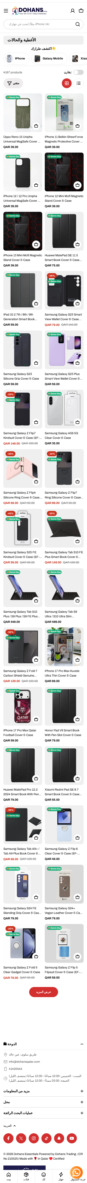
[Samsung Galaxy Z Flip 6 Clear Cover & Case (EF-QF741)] (64, 824)
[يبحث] (77, 24)
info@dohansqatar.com (24, 1061)
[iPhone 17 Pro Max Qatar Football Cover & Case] (22, 706)
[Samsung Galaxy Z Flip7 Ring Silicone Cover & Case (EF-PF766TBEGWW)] (64, 468)
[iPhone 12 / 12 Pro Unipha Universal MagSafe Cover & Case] (22, 172)
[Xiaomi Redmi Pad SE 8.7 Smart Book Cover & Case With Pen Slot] (64, 765)
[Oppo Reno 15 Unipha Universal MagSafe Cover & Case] (22, 112)
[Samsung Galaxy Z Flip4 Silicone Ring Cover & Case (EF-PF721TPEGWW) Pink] (22, 468)
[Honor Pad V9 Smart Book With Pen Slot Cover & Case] (64, 706)
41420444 (15, 1068)
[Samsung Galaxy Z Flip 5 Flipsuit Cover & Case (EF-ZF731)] (64, 943)
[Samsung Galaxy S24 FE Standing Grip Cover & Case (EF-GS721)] (22, 884)
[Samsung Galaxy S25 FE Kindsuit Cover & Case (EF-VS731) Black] (22, 528)
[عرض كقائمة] (78, 83)
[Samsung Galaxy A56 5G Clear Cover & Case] (64, 409)
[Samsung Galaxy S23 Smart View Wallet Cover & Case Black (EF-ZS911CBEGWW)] (64, 290)
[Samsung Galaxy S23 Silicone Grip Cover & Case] (22, 349)
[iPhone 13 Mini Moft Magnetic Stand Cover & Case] (22, 231)
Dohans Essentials (26, 1154)
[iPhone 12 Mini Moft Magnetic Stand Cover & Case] (64, 172)
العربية (7, 1125)
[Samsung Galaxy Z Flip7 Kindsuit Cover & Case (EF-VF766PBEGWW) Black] (22, 409)
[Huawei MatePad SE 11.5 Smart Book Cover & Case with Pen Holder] (64, 231)
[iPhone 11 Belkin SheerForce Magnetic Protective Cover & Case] (64, 112)
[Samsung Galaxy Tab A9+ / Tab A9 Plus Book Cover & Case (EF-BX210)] (22, 824)
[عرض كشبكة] (67, 83)
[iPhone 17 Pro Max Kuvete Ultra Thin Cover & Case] (64, 646)
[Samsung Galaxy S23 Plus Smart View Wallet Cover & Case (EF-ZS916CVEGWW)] (64, 349)
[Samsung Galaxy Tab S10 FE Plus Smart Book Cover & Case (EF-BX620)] (64, 528)
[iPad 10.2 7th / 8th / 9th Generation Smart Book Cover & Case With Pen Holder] (22, 290)
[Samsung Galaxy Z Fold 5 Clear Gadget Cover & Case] (22, 943)
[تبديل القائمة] (5, 10)
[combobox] (43, 24)
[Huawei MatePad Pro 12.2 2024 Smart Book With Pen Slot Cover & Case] (22, 765)
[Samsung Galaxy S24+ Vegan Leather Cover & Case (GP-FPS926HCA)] (64, 884)
